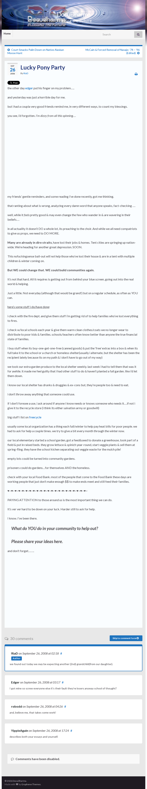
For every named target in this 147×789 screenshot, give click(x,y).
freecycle (35, 417)
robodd (16, 706)
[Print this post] (136, 74)
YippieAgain (19, 730)
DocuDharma (73, 14)
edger (29, 88)
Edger (15, 682)
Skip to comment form (125, 638)
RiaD (26, 73)
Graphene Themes (31, 784)
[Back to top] (138, 780)
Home (7, 33)
